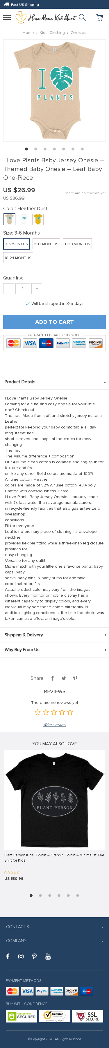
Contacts (17, 926)
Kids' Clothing (52, 32)
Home (28, 32)
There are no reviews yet (85, 193)
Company (16, 940)
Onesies (78, 32)
